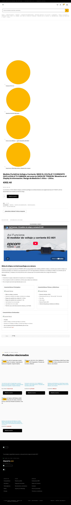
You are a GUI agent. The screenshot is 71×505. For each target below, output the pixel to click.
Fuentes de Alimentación (27, 14)
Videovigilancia (10, 14)
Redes (5, 488)
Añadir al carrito (13, 196)
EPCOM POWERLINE (11, 206)
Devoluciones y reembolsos (21, 486)
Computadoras (7, 480)
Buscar (67, 10)
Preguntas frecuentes (19, 483)
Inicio (3, 14)
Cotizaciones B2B (35, 480)
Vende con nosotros (36, 483)
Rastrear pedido (18, 480)
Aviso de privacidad (36, 488)
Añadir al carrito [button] (9, 392)
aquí (13, 327)
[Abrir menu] (67, 4)
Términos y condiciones (37, 491)
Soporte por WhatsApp (20, 488)
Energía (18, 14)
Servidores (6, 483)
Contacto (34, 486)
